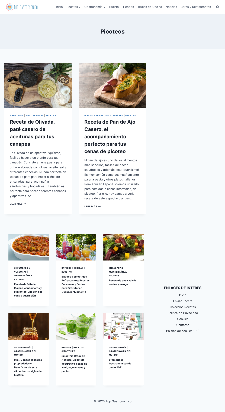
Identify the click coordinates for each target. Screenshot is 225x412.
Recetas (51, 115)
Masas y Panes (93, 115)
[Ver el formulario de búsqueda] (217, 7)
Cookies (182, 319)
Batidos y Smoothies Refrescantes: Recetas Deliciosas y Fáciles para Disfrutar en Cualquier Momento (75, 284)
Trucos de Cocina (149, 7)
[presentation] (38, 85)
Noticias (171, 7)
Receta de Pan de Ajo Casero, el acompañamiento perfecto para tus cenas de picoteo (109, 136)
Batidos (67, 268)
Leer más (18, 203)
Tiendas (128, 7)
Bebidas (78, 268)
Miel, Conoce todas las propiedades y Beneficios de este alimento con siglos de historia (28, 367)
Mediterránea (35, 115)
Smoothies (68, 351)
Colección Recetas (183, 307)
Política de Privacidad (183, 313)
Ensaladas (116, 268)
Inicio (59, 7)
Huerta (114, 7)
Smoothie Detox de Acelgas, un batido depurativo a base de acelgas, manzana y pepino (74, 363)
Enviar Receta (182, 301)
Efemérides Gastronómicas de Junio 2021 (120, 363)
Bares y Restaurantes (196, 7)
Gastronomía (22, 347)
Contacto (182, 325)
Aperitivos (17, 115)
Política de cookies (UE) (183, 331)
